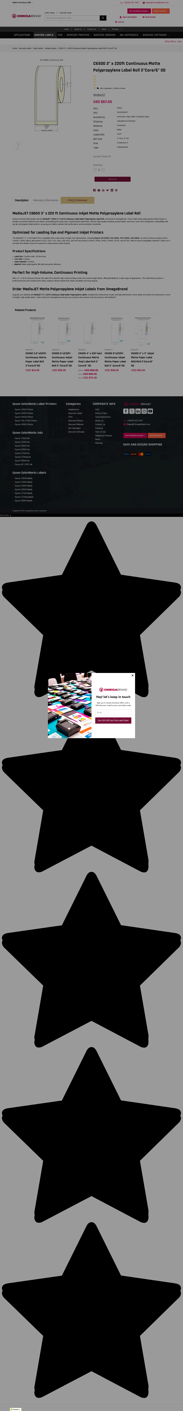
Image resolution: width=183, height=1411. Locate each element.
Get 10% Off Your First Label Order (113, 720)
